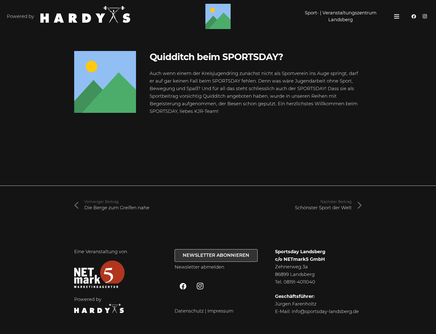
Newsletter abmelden (199, 267)
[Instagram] (424, 16)
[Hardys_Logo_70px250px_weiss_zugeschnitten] (86, 16)
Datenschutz (189, 311)
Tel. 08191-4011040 (295, 282)
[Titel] (218, 16)
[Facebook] (413, 16)
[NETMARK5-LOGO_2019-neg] (99, 274)
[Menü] (397, 16)
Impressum (220, 311)
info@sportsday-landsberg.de (325, 311)
